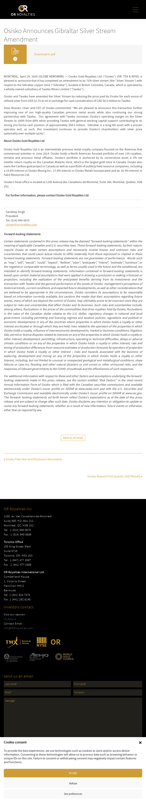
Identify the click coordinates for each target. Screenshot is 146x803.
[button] (140, 743)
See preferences (73, 794)
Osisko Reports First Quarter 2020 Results (113, 476)
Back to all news (73, 438)
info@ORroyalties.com (18, 628)
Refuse (73, 783)
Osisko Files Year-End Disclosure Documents (34, 459)
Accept (73, 773)
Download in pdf (44, 54)
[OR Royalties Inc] (23, 10)
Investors (10, 619)
